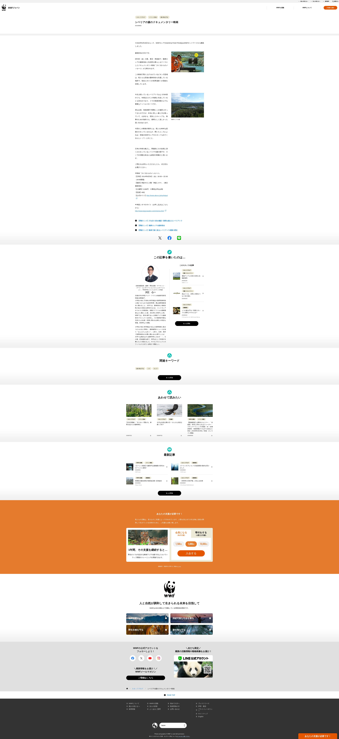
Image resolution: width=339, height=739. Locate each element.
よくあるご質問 (155, 709)
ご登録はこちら (145, 678)
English (200, 716)
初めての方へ (175, 703)
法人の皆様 (153, 706)
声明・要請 (202, 706)
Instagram (159, 658)
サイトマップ (203, 714)
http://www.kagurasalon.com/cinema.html (149, 211)
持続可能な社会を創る (192, 620)
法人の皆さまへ (316, 1)
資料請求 (327, 1)
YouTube (150, 658)
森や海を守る (164, 17)
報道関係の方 (175, 706)
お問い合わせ (175, 709)
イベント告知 (153, 17)
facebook (169, 238)
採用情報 (132, 709)
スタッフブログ (140, 17)
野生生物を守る (148, 631)
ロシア (155, 368)
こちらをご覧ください (184, 736)
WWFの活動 (280, 7)
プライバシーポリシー (205, 710)
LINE (179, 238)
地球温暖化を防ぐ (148, 620)
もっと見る (186, 323)
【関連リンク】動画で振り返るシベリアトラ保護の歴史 (158, 230)
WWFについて (307, 7)
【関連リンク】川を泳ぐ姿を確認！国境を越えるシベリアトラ (160, 221)
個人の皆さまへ (304, 1)
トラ (149, 368)
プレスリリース (203, 703)
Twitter (160, 238)
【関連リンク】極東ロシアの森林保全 (151, 225)
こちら (179, 566)
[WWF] (127, 688)
